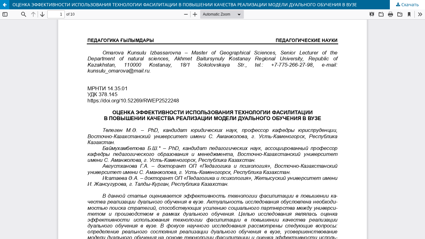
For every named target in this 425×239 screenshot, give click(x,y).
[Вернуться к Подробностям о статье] (4, 4)
